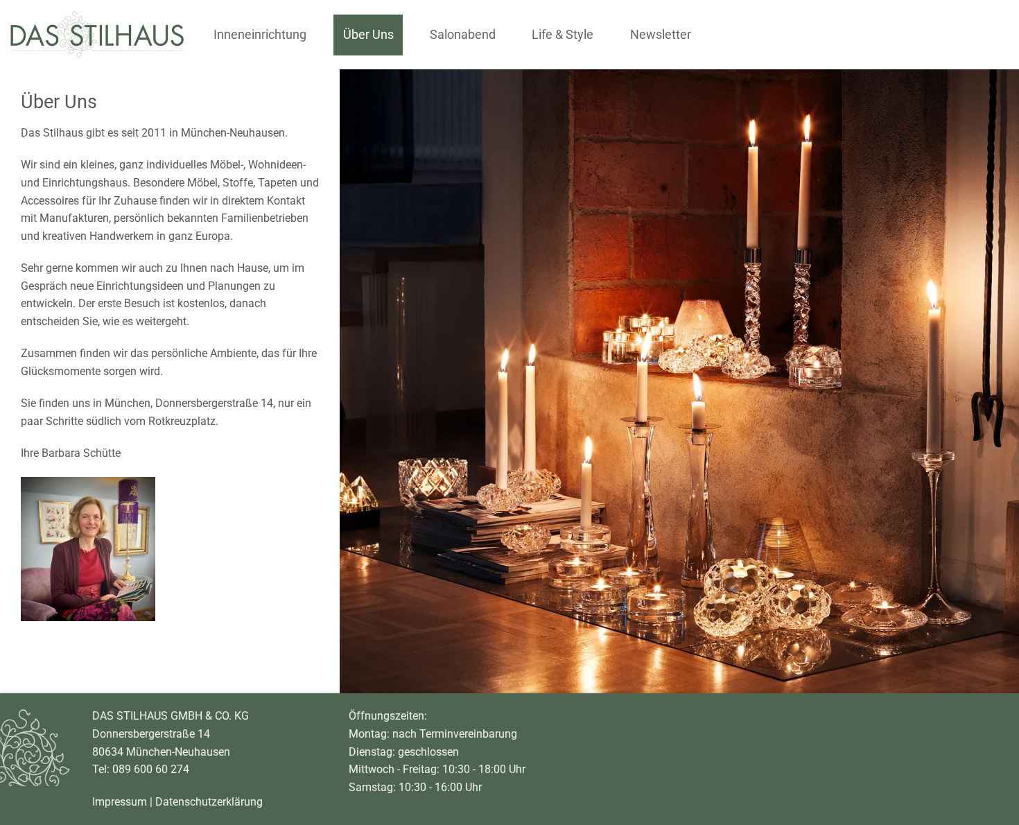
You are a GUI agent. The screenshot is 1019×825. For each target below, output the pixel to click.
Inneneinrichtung (260, 35)
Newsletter (660, 35)
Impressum (119, 801)
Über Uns (368, 35)
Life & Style (562, 35)
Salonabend (463, 35)
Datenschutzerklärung (209, 801)
